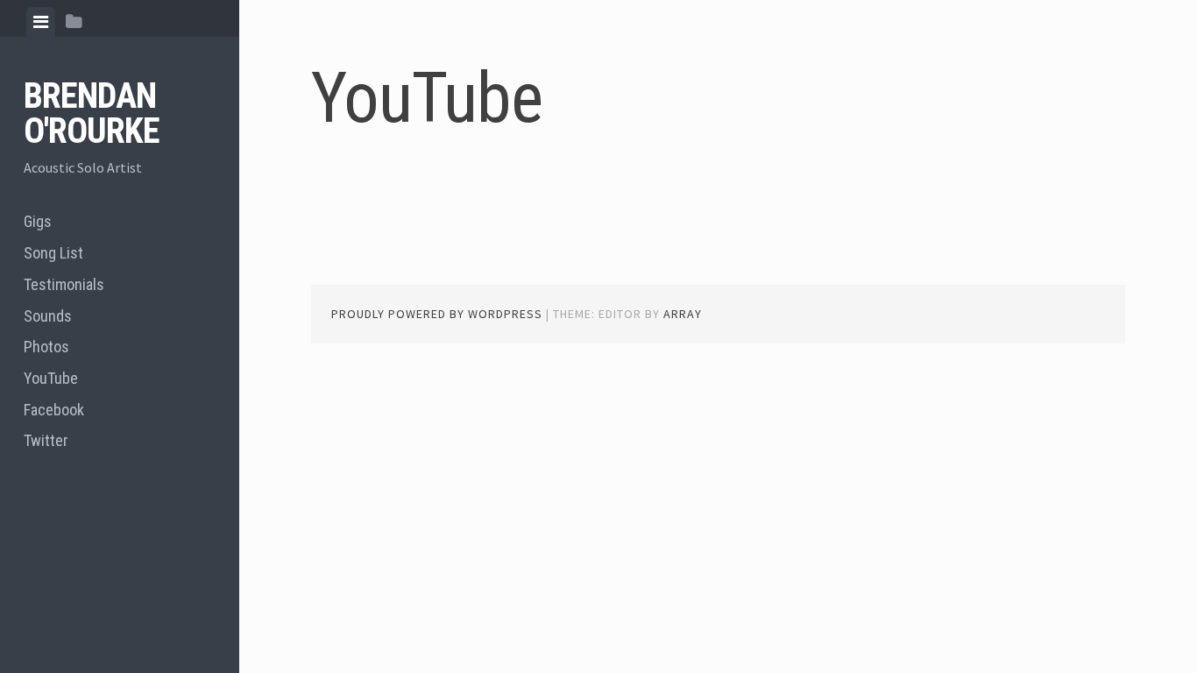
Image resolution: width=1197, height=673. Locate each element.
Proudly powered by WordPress (436, 314)
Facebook (54, 409)
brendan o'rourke (91, 113)
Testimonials (64, 284)
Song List (53, 253)
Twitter (46, 440)
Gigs (38, 221)
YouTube (51, 378)
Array (682, 314)
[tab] (40, 22)
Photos (46, 346)
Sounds (48, 316)
